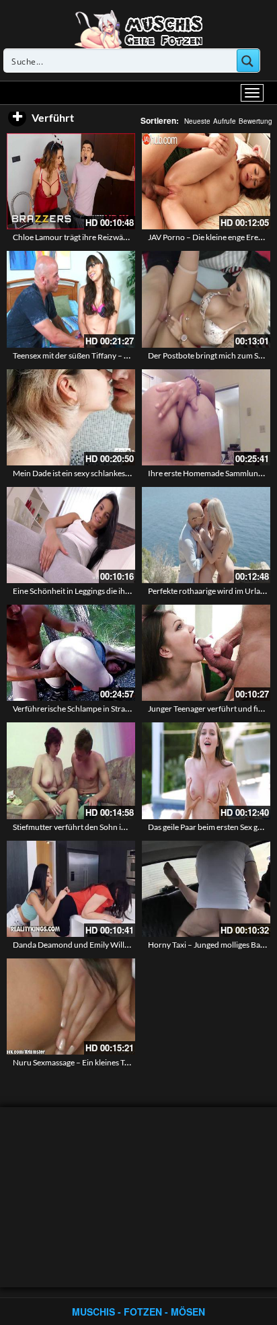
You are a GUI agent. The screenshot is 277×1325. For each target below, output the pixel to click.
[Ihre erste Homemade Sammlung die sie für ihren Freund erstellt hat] (206, 417)
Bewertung (255, 121)
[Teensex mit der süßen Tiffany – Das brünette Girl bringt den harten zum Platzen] (71, 299)
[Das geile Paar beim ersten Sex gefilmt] (206, 770)
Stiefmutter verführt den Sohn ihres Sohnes (88, 827)
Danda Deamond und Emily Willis (71, 945)
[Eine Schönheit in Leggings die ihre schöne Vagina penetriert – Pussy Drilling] (71, 535)
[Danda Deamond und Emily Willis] (71, 889)
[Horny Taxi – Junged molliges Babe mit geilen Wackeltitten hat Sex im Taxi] (206, 889)
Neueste (197, 121)
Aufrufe (224, 121)
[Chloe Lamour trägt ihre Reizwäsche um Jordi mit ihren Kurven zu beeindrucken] (71, 181)
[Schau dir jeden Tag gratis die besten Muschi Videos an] (138, 28)
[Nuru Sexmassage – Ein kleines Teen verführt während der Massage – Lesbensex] (71, 1006)
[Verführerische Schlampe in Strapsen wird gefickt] (71, 653)
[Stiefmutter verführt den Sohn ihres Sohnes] (71, 770)
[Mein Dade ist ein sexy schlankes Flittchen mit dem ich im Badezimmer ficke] (71, 417)
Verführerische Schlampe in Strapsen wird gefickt (98, 709)
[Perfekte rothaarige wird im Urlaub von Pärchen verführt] (206, 535)
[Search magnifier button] (248, 60)
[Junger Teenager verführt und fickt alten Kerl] (206, 653)
